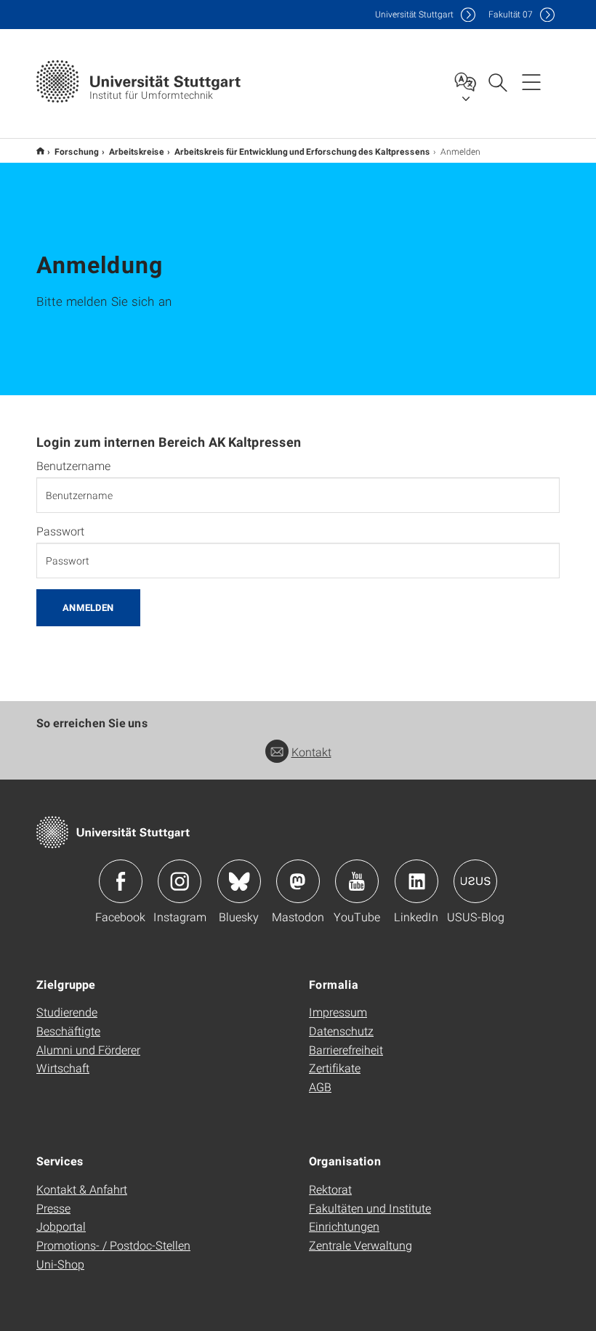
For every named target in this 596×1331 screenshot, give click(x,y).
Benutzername (73, 465)
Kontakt (311, 751)
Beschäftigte (68, 1030)
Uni (414, 14)
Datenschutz (341, 1030)
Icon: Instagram (179, 881)
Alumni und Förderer (88, 1049)
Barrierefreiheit (346, 1049)
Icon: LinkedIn (416, 881)
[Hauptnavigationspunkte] (531, 81)
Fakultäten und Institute (370, 1207)
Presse (53, 1207)
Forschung (77, 151)
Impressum (338, 1011)
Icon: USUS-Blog (475, 881)
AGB (320, 1086)
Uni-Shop (60, 1263)
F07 (510, 14)
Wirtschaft (62, 1067)
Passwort (60, 531)
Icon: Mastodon (298, 881)
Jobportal (61, 1226)
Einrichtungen (344, 1226)
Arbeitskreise (136, 151)
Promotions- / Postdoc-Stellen (113, 1245)
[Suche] (497, 81)
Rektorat (330, 1189)
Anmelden (88, 607)
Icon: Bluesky (239, 881)
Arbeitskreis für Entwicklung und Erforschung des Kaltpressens (302, 151)
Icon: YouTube (357, 881)
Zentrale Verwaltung (360, 1245)
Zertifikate (335, 1067)
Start (40, 151)
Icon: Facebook (120, 881)
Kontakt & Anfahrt (81, 1189)
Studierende (66, 1011)
